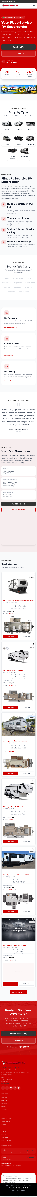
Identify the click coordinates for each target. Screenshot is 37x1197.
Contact (3, 1113)
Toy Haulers (4, 1137)
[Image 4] (21, 737)
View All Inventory (17, 992)
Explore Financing (9, 327)
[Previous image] (3, 585)
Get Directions (20, 510)
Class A (3, 1128)
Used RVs (4, 1100)
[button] (18, 625)
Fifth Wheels (5, 1125)
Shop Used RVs (18, 54)
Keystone (18, 283)
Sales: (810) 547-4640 (9, 1)
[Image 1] (17, 597)
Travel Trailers (5, 1122)
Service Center (8, 355)
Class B (3, 1131)
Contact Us (7, 381)
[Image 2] (19, 597)
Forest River (18, 278)
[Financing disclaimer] (15, 613)
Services (3, 1107)
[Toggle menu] (34, 5)
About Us (4, 1110)
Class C (3, 1134)
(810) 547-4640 (11, 62)
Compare (31, 577)
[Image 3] (18, 737)
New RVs (4, 1097)
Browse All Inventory (18, 1033)
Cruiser (7, 287)
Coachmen (6, 283)
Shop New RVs (18, 47)
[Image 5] (23, 737)
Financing (4, 1103)
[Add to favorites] (33, 574)
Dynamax (17, 287)
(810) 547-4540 (29, 1157)
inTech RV (29, 287)
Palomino (11, 291)
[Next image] (34, 585)
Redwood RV (24, 291)
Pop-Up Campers (6, 1140)
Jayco (7, 278)
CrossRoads (30, 283)
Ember (29, 278)
